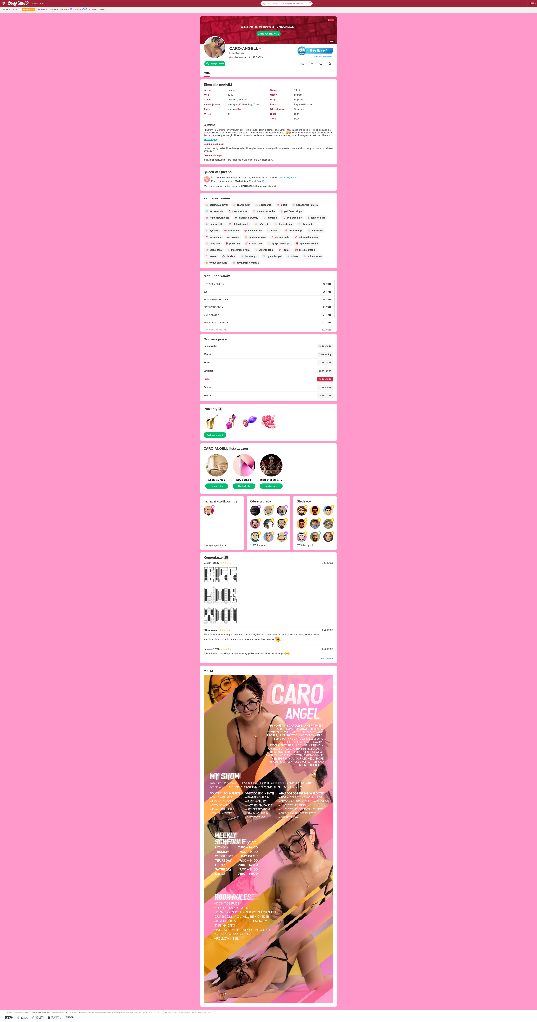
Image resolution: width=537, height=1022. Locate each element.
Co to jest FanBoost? (323, 56)
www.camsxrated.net (41, 1012)
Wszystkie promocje (60, 10)
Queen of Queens (287, 177)
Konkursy (78, 10)
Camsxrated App (96, 10)
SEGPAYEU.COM (75, 1012)
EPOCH (64, 1012)
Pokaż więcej (210, 139)
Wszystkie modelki (11, 10)
